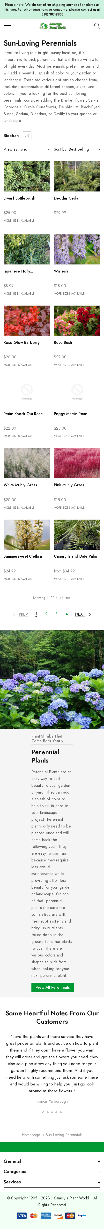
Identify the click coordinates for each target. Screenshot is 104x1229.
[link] (27, 176)
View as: (11, 149)
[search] (97, 26)
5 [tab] (61, 1112)
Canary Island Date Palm (75, 556)
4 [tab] (56, 1112)
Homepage (31, 1135)
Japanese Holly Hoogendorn (17, 271)
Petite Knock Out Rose (23, 414)
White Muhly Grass (20, 485)
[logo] (52, 25)
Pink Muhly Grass (69, 485)
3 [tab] (52, 1112)
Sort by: (60, 149)
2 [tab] (48, 1112)
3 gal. (56, 221)
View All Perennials (53, 987)
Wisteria (61, 271)
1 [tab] (43, 1112)
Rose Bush (63, 343)
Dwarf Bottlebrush (19, 198)
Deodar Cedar (67, 198)
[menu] (7, 25)
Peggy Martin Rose (70, 414)
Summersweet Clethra (23, 556)
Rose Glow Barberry (22, 343)
